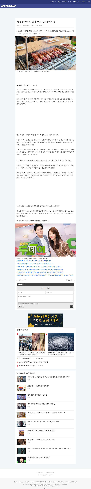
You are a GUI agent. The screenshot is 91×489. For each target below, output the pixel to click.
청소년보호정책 (48, 482)
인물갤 (74, 2)
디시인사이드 (53, 2)
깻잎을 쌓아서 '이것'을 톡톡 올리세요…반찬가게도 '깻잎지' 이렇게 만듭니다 (40, 269)
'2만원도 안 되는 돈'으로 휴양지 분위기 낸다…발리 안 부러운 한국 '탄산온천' (40, 272)
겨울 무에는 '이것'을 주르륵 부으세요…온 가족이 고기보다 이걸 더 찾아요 (39, 267)
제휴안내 (21, 482)
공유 (25, 280)
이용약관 (32, 482)
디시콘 (88, 2)
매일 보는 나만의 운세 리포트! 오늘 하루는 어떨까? (34, 261)
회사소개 (16, 482)
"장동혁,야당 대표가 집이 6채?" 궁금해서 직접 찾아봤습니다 (35, 264)
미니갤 (69, 2)
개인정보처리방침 (40, 482)
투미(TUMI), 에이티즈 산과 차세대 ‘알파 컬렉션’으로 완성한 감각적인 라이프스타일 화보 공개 (45, 275)
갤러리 (59, 2)
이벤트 (83, 2)
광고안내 (27, 482)
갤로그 (78, 2)
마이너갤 (64, 2)
